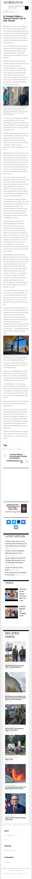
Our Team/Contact (9, 835)
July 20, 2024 (8, 790)
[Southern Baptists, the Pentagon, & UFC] (11, 618)
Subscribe (7, 862)
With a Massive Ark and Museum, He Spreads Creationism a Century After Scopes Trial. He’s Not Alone (15, 698)
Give (5, 839)
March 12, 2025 (9, 761)
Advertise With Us (9, 850)
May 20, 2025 (8, 701)
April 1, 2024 (8, 821)
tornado (18, 449)
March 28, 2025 (9, 731)
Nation (13, 664)
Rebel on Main (9, 759)
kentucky (12, 449)
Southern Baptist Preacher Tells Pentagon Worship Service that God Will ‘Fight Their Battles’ (15, 560)
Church (7, 727)
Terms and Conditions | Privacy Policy (16, 873)
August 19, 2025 (9, 668)
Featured (7, 664)
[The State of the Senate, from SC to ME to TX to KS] (11, 600)
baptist (5, 449)
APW (6, 757)
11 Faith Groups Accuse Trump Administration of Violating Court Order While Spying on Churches (16, 543)
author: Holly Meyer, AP (10, 12)
